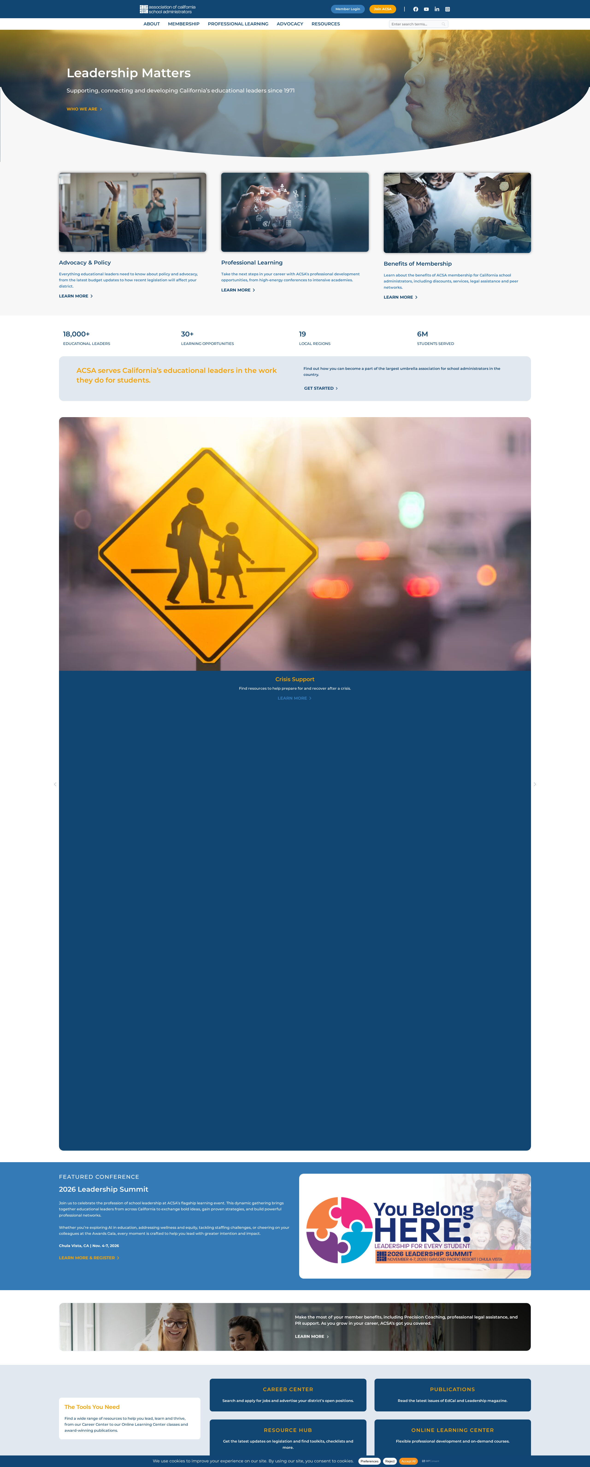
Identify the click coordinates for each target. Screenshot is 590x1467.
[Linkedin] (437, 9)
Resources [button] (326, 24)
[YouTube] (426, 9)
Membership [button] (184, 24)
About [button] (152, 24)
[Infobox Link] (288, 1395)
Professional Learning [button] (238, 24)
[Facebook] (416, 9)
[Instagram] (448, 9)
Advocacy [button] (290, 24)
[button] (348, 9)
